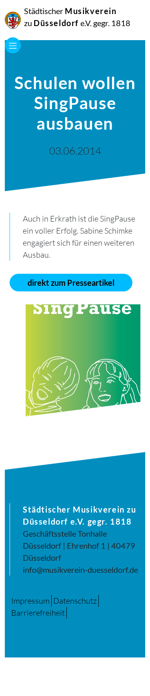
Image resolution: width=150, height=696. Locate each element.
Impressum (30, 601)
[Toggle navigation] (13, 45)
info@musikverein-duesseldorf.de (80, 569)
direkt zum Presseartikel (71, 282)
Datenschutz (75, 601)
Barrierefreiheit (38, 613)
